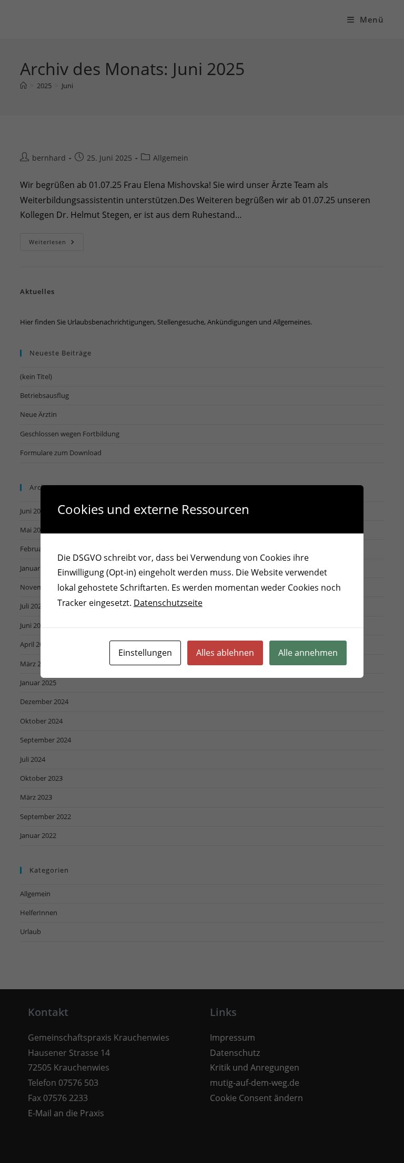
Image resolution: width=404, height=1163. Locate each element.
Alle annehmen (308, 652)
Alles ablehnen (225, 652)
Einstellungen (145, 652)
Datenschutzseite (168, 603)
